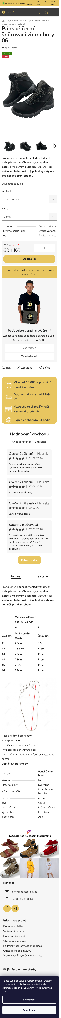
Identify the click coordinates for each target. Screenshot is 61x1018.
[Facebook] (7, 908)
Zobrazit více (29, 560)
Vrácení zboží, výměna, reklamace (22, 955)
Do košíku (29, 259)
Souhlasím (29, 1010)
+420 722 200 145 (22, 899)
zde (4, 991)
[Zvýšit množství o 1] (52, 248)
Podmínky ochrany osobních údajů (23, 946)
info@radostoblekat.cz (24, 891)
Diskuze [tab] (41, 576)
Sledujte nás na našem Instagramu (30, 836)
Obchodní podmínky (14, 941)
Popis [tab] (16, 576)
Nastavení (29, 999)
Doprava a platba (13, 926)
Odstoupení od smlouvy (17, 951)
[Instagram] (15, 908)
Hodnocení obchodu (29, 434)
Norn (14, 47)
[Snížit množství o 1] (36, 248)
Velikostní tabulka (12, 183)
